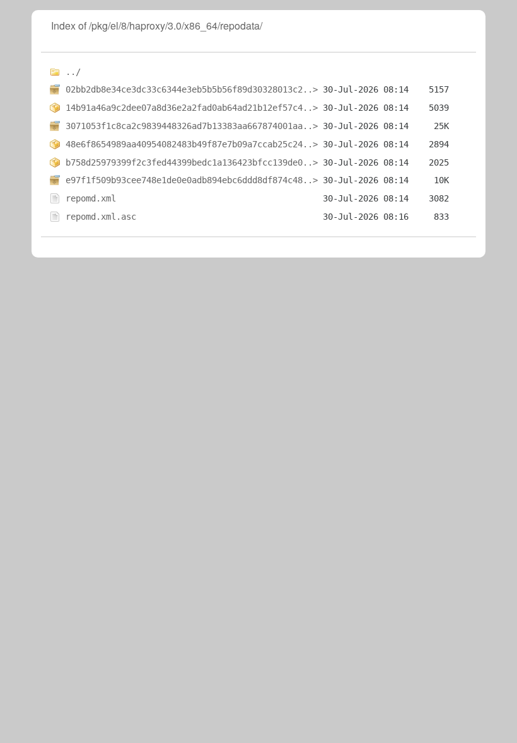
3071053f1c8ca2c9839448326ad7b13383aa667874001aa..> (192, 126)
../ (73, 72)
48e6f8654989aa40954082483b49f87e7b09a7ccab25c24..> (192, 144)
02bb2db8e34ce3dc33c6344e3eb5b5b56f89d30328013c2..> (192, 89)
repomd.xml (91, 198)
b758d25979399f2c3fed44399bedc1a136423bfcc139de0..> (192, 162)
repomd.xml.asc (101, 217)
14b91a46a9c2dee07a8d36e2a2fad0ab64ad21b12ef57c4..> (192, 108)
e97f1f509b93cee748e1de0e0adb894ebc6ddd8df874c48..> (192, 180)
